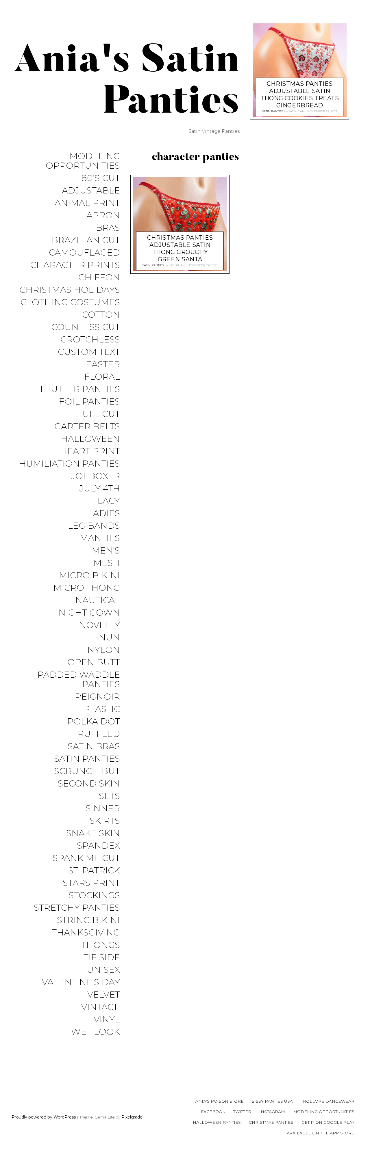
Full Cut (98, 414)
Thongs (100, 945)
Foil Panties (89, 402)
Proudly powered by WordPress (44, 1117)
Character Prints (75, 265)
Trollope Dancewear (327, 1101)
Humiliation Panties (69, 464)
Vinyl (107, 1020)
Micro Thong (86, 588)
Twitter (242, 1111)
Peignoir (97, 697)
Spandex (98, 846)
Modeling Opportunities (83, 161)
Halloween (90, 439)
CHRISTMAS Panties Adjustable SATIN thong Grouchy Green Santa (180, 248)
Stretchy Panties (77, 908)
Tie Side (102, 958)
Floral (102, 377)
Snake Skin (93, 833)
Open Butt (93, 662)
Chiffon (99, 278)
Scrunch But (87, 771)
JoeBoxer (95, 476)
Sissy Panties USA (272, 1101)
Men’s (106, 551)
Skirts (105, 821)
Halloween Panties (217, 1122)
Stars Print (91, 883)
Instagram (272, 1111)
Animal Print (87, 203)
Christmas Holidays (69, 290)
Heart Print (90, 451)
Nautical (97, 600)
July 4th (99, 489)
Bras (108, 228)
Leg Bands (94, 526)
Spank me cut (86, 858)
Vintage (100, 1007)
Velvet (103, 995)
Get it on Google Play (327, 1122)
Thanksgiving (86, 933)
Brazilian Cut (85, 240)
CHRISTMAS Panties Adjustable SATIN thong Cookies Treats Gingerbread (299, 94)
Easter (103, 364)
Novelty (99, 625)
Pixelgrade (132, 1117)
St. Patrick (94, 871)
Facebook (213, 1111)
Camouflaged (84, 253)
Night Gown (89, 613)
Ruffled (98, 734)
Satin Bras (94, 746)
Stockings (94, 895)
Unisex (103, 970)
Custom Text (89, 352)
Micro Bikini (89, 576)
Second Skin (89, 784)
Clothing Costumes (70, 302)
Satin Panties (87, 759)
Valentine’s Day (81, 982)
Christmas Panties (271, 1122)
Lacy (108, 501)
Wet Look (95, 1032)
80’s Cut (100, 178)
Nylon (103, 650)
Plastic (102, 709)
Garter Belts (87, 427)
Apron (103, 215)
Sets (109, 796)
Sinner (103, 809)
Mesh (106, 563)
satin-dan (177, 265)
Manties (100, 538)
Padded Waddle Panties (78, 679)
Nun (109, 638)
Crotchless (90, 340)
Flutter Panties (80, 389)
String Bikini (88, 920)
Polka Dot (93, 722)
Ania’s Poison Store (219, 1101)
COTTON (101, 315)
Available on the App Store (320, 1133)
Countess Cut (85, 327)
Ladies (104, 513)
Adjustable (91, 191)
